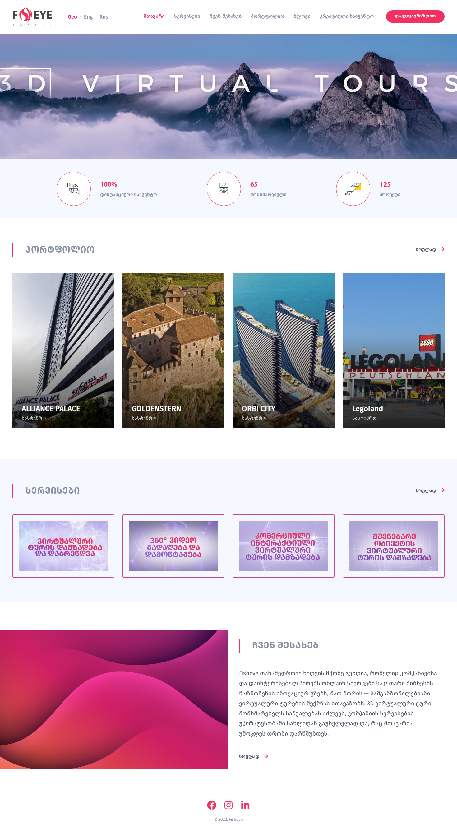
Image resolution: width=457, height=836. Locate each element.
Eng (88, 17)
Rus (103, 17)
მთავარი (154, 16)
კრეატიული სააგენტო (347, 16)
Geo (72, 17)
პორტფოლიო (267, 16)
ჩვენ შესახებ (226, 16)
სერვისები (187, 16)
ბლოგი (302, 16)
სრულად (426, 249)
